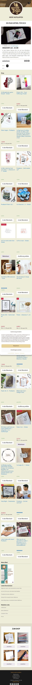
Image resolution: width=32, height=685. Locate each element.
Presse (2, 616)
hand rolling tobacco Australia (7, 600)
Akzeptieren (16, 346)
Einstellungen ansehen (16, 350)
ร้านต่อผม (3, 594)
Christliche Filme (4, 613)
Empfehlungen (14, 46)
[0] (29, 5)
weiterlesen (6, 61)
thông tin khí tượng (5, 597)
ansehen (9, 646)
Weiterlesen (5, 256)
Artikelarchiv (3, 607)
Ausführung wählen (23, 256)
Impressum (17, 353)
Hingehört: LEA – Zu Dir (10, 48)
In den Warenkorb (7, 108)
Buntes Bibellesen (10, 594)
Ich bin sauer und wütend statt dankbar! (12, 591)
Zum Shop (16, 629)
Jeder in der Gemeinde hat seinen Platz (14, 588)
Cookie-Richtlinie (11, 353)
